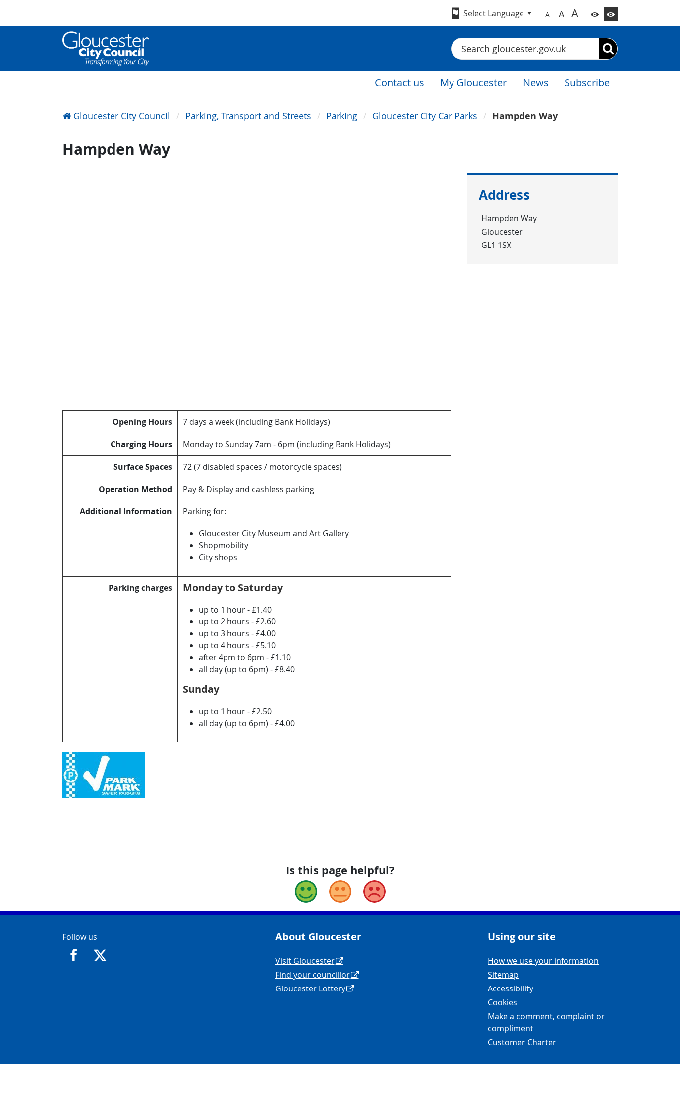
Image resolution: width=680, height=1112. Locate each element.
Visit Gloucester (305, 960)
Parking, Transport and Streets (248, 116)
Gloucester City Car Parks (424, 116)
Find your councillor (312, 974)
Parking (341, 116)
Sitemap (503, 974)
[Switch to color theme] (595, 14)
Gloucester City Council (121, 116)
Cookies (502, 1002)
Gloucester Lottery (310, 988)
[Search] (608, 48)
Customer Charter (522, 1042)
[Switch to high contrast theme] (611, 14)
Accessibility (510, 988)
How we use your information (543, 960)
